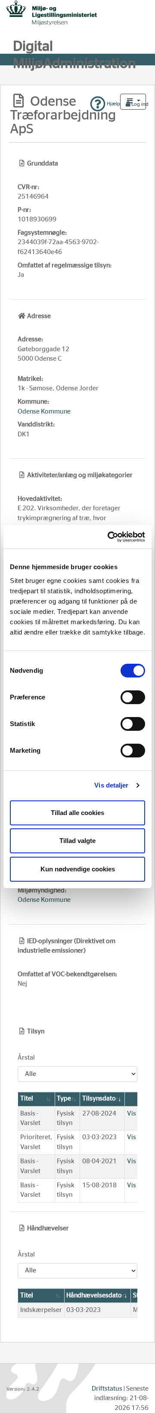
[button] (133, 102)
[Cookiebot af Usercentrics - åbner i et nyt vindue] (109, 537)
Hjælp (112, 103)
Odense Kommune (44, 411)
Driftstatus (107, 1388)
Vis (131, 1113)
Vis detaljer (111, 785)
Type (64, 1098)
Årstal (26, 1057)
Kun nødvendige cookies (77, 869)
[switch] (133, 697)
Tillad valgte (77, 840)
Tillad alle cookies (77, 812)
